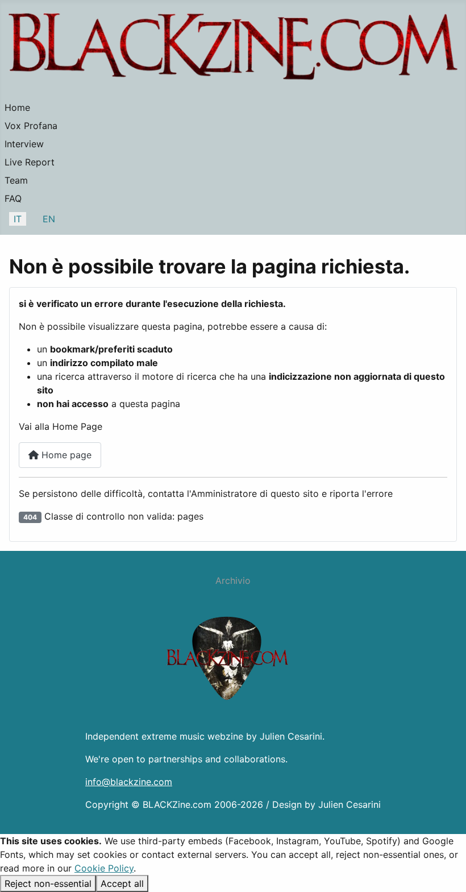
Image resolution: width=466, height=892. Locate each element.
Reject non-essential (48, 883)
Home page (65, 454)
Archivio (233, 580)
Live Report (30, 162)
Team (16, 180)
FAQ (13, 198)
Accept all (122, 883)
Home (17, 107)
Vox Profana (31, 125)
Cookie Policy (104, 868)
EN (49, 219)
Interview (24, 144)
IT (18, 219)
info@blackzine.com (128, 781)
